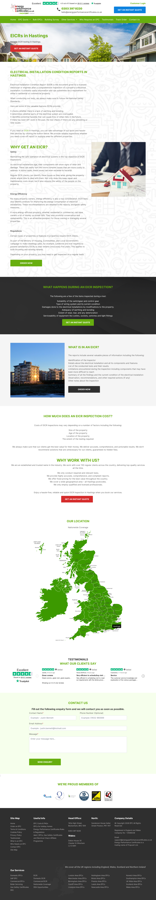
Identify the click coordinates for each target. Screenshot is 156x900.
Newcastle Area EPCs (100, 887)
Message (33, 734)
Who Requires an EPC (89, 19)
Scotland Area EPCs (134, 884)
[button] (24, 19)
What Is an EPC (16, 841)
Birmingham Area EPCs (77, 881)
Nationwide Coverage (42, 884)
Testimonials (107, 19)
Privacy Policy (16, 835)
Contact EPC (15, 847)
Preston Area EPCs (98, 881)
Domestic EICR (39, 878)
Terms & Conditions (18, 829)
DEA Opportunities (41, 887)
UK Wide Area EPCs (134, 881)
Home (13, 19)
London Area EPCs (75, 875)
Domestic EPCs (16, 875)
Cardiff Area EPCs (75, 884)
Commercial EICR (40, 881)
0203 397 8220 (71, 8)
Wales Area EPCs (133, 887)
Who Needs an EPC (18, 844)
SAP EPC (13, 878)
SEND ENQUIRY (45, 762)
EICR (26, 130)
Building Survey (52, 19)
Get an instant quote (130, 10)
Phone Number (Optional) (91, 713)
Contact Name (36, 713)
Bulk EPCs (37, 19)
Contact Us (134, 19)
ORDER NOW (26, 263)
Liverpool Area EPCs (76, 887)
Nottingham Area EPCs (100, 875)
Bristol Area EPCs (98, 878)
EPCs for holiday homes (43, 826)
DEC (12, 890)
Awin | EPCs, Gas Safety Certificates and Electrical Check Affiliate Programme (48, 838)
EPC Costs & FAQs (41, 823)
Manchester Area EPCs (77, 878)
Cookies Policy (16, 832)
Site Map (13, 850)
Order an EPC (15, 826)
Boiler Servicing (16, 884)
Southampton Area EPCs (136, 878)
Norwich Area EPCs (133, 875)
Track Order (121, 19)
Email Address (36, 723)
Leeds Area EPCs (98, 884)
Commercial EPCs (17, 881)
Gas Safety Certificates (19, 887)
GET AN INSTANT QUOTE (26, 48)
